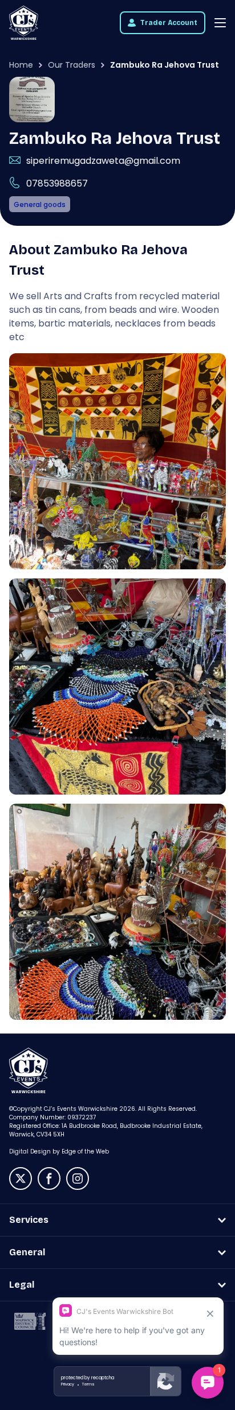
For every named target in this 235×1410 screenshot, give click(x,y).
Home (21, 65)
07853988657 (57, 183)
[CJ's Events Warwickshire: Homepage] (23, 23)
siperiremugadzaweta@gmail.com (103, 160)
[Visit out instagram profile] (77, 1178)
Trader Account (168, 23)
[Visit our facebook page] (49, 1178)
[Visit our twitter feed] (20, 1178)
